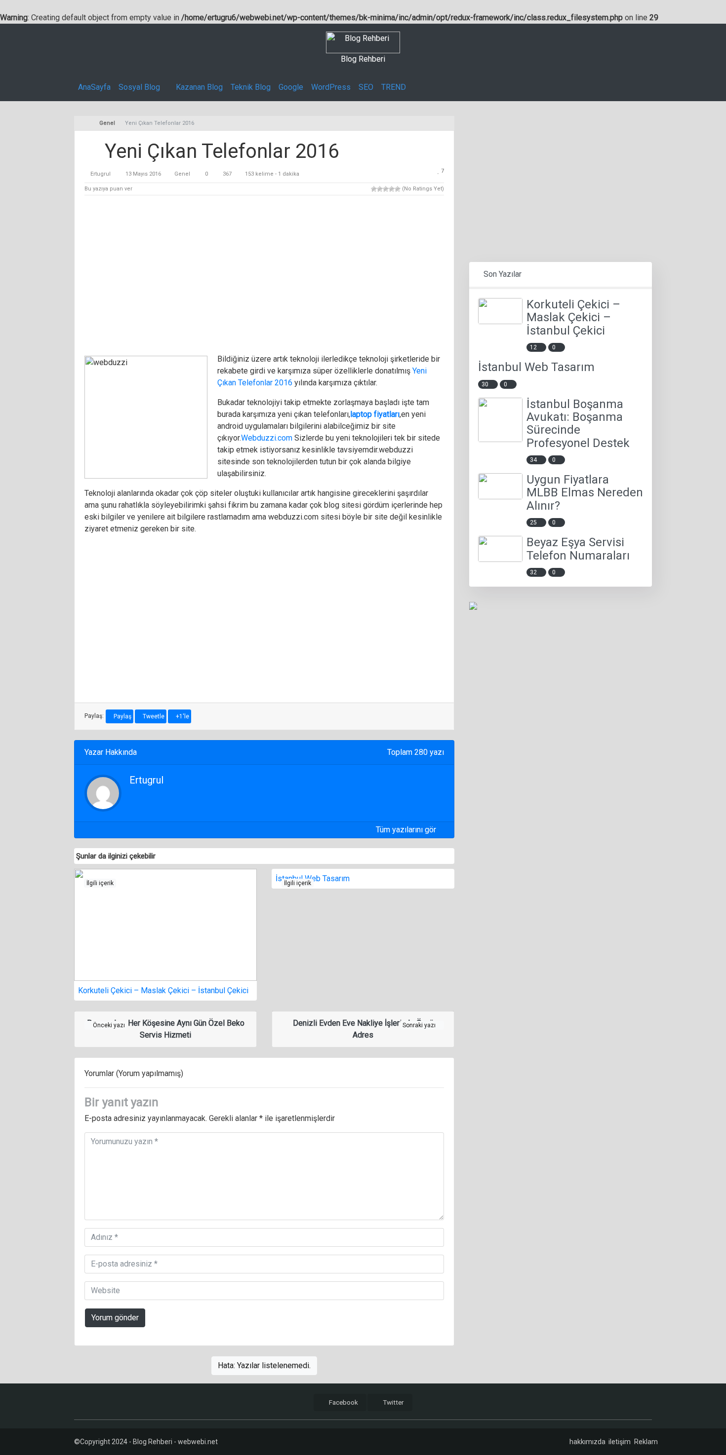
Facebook (342, 1402)
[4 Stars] (392, 189)
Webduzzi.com (266, 438)
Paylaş (121, 716)
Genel (182, 174)
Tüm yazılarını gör (407, 829)
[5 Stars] (398, 189)
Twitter (392, 1402)
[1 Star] (374, 189)
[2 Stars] (380, 189)
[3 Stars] (386, 189)
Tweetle (152, 716)
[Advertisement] (264, 276)
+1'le (181, 716)
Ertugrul (100, 174)
